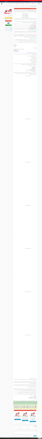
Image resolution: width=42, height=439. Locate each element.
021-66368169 (35, 397)
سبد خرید (30, 1)
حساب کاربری (36, 1)
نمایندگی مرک (27, 3)
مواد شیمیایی (7, 17)
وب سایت (19, 428)
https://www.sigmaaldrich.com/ (21, 40)
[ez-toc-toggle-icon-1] (15, 24)
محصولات (32, 74)
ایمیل (27, 428)
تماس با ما (9, 3)
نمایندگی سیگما (22, 3)
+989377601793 (27, 406)
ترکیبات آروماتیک (17, 418)
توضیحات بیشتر (33, 421)
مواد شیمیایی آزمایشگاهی (17, 3)
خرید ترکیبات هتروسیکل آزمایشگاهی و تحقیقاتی (8, 30)
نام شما (35, 428)
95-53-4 (16, 49)
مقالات (30, 3)
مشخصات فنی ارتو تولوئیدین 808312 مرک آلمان (32, 27)
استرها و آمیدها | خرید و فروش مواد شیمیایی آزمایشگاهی (33, 419)
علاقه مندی (33, 1)
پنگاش (29, 438)
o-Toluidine (34, 26)
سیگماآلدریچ (23, 19)
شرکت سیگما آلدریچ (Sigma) (33, 39)
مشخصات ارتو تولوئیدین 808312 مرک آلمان (32, 25)
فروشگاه (32, 3)
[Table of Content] (15, 24)
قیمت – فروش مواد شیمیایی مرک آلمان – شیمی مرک (32, 28)
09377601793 (27, 407)
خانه (35, 3)
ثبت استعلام (13, 3)
